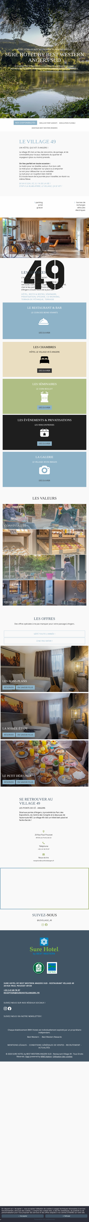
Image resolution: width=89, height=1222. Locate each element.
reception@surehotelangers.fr (22, 993)
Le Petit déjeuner (16, 775)
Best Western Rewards (52, 1037)
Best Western (33, 1037)
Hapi (27, 1056)
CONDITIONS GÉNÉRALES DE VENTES (46, 1045)
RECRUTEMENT (73, 1045)
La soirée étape (15, 728)
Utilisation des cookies (62, 1056)
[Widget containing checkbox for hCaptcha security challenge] (21, 627)
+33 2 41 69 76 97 (12, 990)
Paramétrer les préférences (44, 1219)
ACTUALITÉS (44, 1047)
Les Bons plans (14, 681)
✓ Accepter (22, 1216)
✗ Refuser (66, 1216)
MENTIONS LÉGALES (17, 1045)
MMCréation (46, 1056)
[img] (44, 669)
